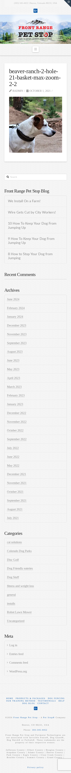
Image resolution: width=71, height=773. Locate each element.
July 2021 (13, 518)
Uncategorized (15, 621)
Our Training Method (20, 701)
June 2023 (13, 360)
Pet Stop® (49, 717)
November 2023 (17, 334)
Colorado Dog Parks (19, 551)
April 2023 (13, 378)
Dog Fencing (56, 698)
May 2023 (13, 369)
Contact (43, 703)
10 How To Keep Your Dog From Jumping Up (32, 225)
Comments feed (18, 662)
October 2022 (15, 430)
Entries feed (16, 654)
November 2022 (17, 421)
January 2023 (15, 404)
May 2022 (13, 465)
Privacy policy (35, 767)
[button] (35, 49)
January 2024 (15, 316)
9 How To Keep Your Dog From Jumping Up (31, 240)
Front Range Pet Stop (25, 717)
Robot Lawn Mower (19, 612)
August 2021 (15, 509)
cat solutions (14, 542)
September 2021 (17, 500)
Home (9, 698)
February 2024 (16, 308)
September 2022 (17, 439)
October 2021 (15, 491)
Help (62, 701)
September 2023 (17, 343)
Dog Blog (28, 703)
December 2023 (16, 325)
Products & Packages (30, 698)
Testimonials (47, 701)
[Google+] (35, 10)
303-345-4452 (39, 730)
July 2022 (13, 448)
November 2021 (17, 483)
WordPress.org (18, 671)
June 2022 (13, 456)
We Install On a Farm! (24, 201)
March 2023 (14, 386)
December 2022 (16, 413)
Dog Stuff (13, 577)
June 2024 (13, 299)
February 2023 (16, 395)
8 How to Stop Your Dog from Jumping (30, 256)
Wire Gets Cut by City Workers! (32, 212)
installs (11, 603)
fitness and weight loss (20, 586)
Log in (13, 645)
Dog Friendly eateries (20, 568)
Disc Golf (13, 559)
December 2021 (16, 474)
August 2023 (15, 351)
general (11, 594)
